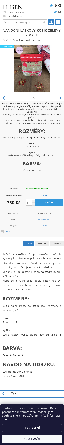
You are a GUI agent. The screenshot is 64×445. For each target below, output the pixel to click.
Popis (29, 243)
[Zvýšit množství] (33, 201)
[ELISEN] (13, 4)
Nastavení (32, 428)
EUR (59, 12)
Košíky (44, 226)
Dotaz (8, 232)
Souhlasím (32, 439)
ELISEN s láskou (44, 220)
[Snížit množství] (33, 204)
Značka (42, 243)
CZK (55, 12)
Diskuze (57, 243)
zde (4, 419)
